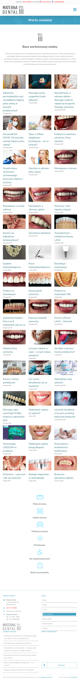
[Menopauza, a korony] (65, 157)
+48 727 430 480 (26, 2)
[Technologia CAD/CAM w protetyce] (14, 432)
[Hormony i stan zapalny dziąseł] (65, 194)
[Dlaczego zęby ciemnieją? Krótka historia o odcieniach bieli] (14, 398)
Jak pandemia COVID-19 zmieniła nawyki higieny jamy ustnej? (20, 656)
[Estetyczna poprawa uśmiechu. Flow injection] (65, 123)
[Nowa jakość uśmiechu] (40, 279)
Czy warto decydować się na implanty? (38, 382)
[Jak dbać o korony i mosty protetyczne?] (65, 337)
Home (45, 600)
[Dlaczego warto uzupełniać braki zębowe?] (40, 81)
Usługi (45, 605)
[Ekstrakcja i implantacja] (65, 252)
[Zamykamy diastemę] (40, 222)
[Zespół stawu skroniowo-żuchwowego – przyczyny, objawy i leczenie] (14, 157)
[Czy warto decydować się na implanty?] (40, 368)
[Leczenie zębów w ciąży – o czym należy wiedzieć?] (40, 337)
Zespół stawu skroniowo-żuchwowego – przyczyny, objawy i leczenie (13, 175)
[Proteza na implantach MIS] (65, 279)
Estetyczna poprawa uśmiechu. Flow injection (65, 138)
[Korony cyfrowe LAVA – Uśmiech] (65, 306)
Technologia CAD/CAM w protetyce (10, 447)
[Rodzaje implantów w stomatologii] (40, 463)
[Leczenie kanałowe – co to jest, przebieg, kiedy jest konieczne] (65, 398)
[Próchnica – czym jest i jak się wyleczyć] (14, 463)
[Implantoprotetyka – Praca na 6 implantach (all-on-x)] (14, 306)
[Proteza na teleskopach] (14, 279)
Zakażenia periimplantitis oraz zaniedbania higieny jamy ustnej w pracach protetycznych (20, 637)
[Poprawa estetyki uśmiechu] (40, 306)
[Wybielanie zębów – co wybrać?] (40, 398)
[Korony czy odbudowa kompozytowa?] (14, 222)
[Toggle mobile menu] (75, 9)
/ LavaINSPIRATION (58, 2)
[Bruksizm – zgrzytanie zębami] (65, 463)
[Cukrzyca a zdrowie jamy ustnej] (40, 157)
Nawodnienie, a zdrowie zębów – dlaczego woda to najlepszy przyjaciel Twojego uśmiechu (64, 100)
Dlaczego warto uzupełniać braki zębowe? (37, 96)
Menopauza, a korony (65, 168)
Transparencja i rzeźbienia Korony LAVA (63, 236)
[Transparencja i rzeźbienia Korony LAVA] (65, 222)
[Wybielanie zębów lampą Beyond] (40, 432)
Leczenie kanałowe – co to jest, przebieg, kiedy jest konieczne (65, 413)
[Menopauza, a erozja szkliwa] (14, 194)
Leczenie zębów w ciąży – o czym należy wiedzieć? (40, 352)
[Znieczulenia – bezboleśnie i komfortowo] (65, 432)
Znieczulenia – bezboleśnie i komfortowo (61, 447)
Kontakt (45, 628)
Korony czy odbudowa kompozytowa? (11, 236)
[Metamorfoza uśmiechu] (14, 337)
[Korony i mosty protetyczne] (14, 368)
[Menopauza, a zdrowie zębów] (40, 194)
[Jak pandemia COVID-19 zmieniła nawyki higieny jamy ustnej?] (14, 123)
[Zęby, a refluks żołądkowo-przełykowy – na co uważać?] (40, 123)
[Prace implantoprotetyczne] (40, 252)
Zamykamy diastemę (39, 233)
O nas (45, 610)
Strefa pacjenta (48, 624)
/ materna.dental (46, 2)
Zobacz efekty (47, 619)
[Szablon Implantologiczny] (14, 252)
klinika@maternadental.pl (14, 611)
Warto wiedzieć (48, 614)
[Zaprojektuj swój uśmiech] (65, 368)
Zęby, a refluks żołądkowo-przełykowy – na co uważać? (19, 664)
